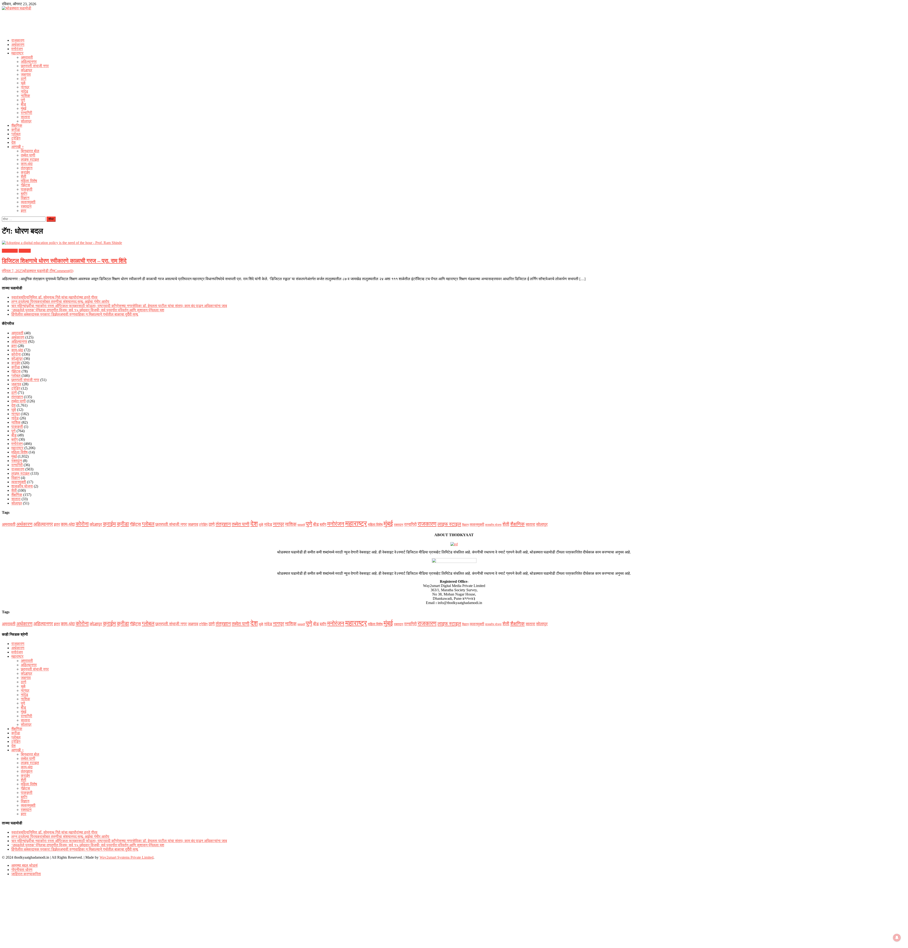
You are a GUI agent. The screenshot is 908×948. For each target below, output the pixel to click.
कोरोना (16, 354)
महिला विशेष (29, 181)
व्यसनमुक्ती (28, 202)
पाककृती (26, 189)
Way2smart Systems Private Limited (126, 857)
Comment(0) (63, 271)
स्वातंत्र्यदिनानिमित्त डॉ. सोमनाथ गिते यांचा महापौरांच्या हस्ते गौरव (54, 297)
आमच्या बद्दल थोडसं (24, 865)
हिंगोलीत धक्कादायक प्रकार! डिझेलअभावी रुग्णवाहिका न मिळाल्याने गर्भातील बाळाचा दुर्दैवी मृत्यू (74, 314)
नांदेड (24, 91)
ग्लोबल (16, 134)
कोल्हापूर (26, 70)
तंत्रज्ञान (26, 168)
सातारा (25, 117)
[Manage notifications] (897, 937)
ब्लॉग (24, 193)
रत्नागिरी (26, 113)
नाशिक (25, 96)
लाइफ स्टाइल (30, 159)
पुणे (23, 100)
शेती (23, 176)
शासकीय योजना (22, 486)
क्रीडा (15, 130)
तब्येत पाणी (28, 155)
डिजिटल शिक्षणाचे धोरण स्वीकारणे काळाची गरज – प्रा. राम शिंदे (64, 261)
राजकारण (17, 40)
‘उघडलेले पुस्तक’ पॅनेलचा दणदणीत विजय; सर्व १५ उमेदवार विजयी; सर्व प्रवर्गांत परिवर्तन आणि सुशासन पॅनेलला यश (87, 310)
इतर (23, 211)
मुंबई (23, 108)
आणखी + (17, 147)
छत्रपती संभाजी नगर (35, 66)
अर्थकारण (17, 45)
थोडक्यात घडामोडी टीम (38, 271)
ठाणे (23, 79)
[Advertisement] (454, 23)
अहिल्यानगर (29, 62)
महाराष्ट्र (17, 53)
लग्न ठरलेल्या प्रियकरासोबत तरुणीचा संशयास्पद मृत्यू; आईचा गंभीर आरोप (60, 302)
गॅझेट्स (25, 185)
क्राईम (25, 172)
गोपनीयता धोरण (21, 870)
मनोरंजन (17, 49)
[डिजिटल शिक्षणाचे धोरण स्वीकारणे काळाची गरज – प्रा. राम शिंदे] (454, 243)
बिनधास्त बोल (30, 151)
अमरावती (27, 57)
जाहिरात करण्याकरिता (26, 874)
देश (13, 142)
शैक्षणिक (16, 125)
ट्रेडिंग (15, 138)
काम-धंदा (27, 164)
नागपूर (25, 87)
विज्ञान (25, 198)
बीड (23, 104)
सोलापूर (26, 121)
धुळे (23, 83)
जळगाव (26, 74)
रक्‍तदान (26, 206)
